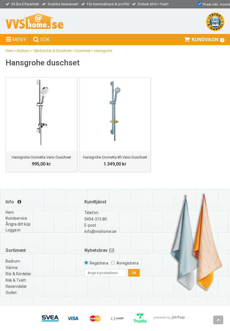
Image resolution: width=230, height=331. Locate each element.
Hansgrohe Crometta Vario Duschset (41, 157)
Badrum (23, 51)
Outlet (11, 292)
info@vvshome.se (100, 231)
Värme (12, 267)
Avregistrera (127, 263)
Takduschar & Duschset (52, 51)
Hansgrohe (103, 51)
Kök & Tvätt (16, 280)
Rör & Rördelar (18, 274)
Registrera (99, 263)
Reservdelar (16, 286)
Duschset (83, 51)
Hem (9, 51)
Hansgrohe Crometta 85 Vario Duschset (115, 157)
